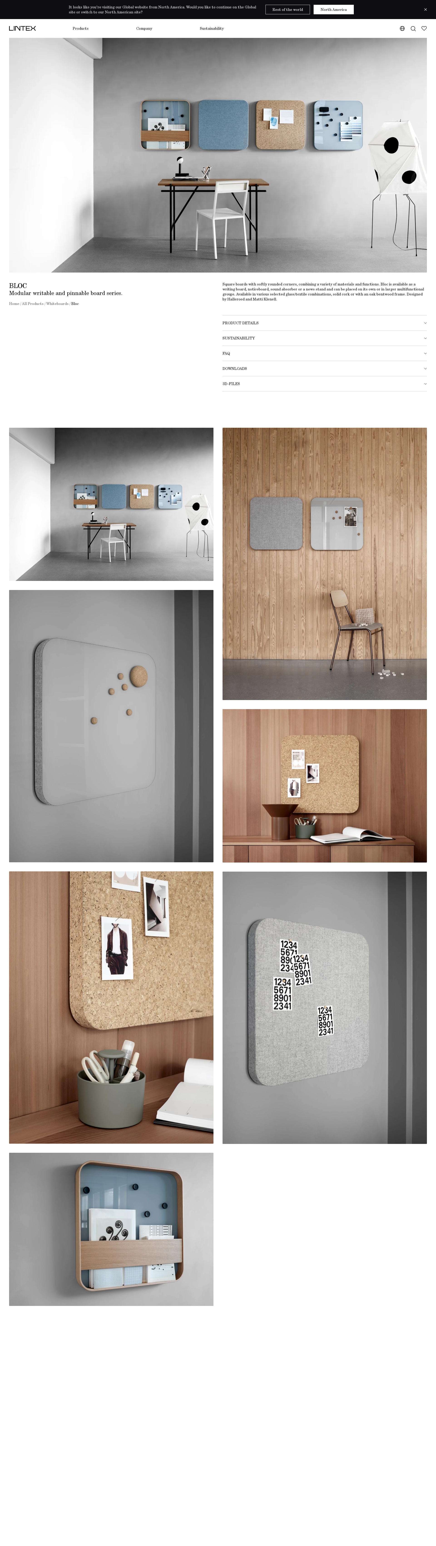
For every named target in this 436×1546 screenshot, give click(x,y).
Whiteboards (57, 303)
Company (144, 28)
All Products (33, 303)
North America (334, 9)
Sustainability (212, 28)
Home (14, 303)
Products (81, 28)
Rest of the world (287, 9)
